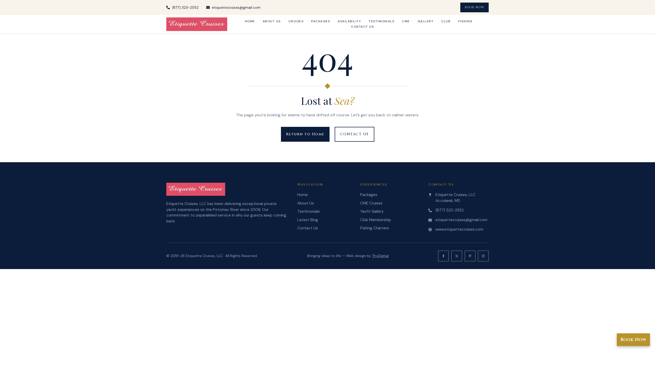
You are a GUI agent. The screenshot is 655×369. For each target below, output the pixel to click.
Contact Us (362, 27)
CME (406, 21)
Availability (349, 21)
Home (250, 21)
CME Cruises (371, 203)
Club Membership (375, 219)
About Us (272, 21)
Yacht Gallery (372, 211)
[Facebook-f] (443, 256)
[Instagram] (483, 256)
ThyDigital (380, 255)
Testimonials (381, 21)
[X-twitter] (456, 256)
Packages (320, 21)
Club (446, 21)
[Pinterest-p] (470, 256)
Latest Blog (307, 219)
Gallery (426, 21)
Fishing (465, 21)
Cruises (296, 21)
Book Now (633, 339)
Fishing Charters (374, 228)
